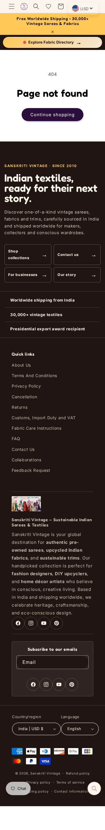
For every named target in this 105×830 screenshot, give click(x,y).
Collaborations (26, 459)
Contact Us (23, 449)
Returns (19, 407)
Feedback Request (31, 470)
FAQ (16, 438)
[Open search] (94, 788)
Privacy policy (38, 782)
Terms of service (70, 782)
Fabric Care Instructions (36, 428)
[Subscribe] (82, 662)
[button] (11, 6)
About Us (21, 365)
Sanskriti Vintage (45, 773)
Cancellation (24, 396)
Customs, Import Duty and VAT (44, 417)
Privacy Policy (26, 385)
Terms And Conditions (34, 375)
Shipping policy (35, 791)
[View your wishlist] (48, 6)
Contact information (71, 791)
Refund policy (78, 773)
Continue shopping (52, 114)
